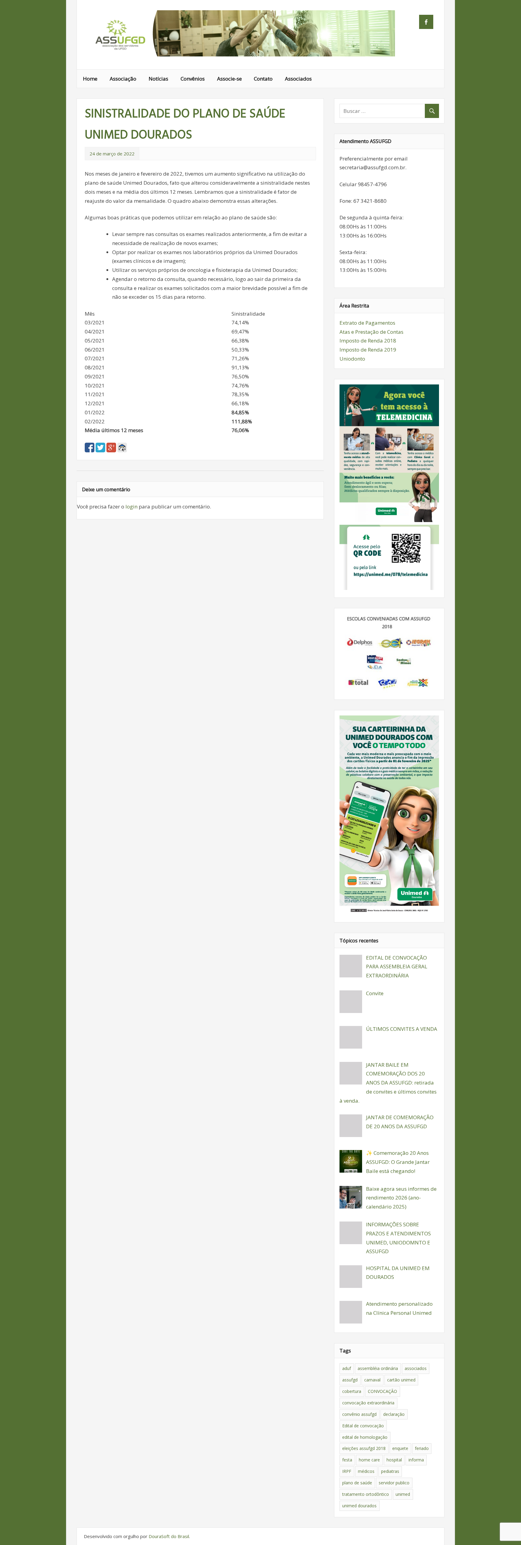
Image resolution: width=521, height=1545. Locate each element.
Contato (263, 78)
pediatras (390, 1471)
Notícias (158, 78)
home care (369, 1460)
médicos (366, 1471)
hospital (394, 1460)
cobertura (351, 1391)
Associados (298, 78)
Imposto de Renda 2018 (367, 340)
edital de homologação (364, 1437)
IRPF (346, 1471)
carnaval (372, 1380)
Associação (123, 78)
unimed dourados (359, 1505)
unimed (403, 1494)
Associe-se (229, 78)
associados (416, 1368)
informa (416, 1460)
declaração (394, 1414)
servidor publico (394, 1483)
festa (347, 1460)
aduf (346, 1368)
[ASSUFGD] (241, 54)
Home (90, 78)
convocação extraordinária (368, 1403)
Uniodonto (352, 358)
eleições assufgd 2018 (364, 1448)
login (131, 506)
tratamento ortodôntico (365, 1494)
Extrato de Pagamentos (367, 322)
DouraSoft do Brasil (169, 1536)
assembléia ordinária (378, 1368)
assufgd (350, 1380)
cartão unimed (401, 1380)
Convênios (193, 78)
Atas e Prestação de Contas (371, 331)
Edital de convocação (363, 1426)
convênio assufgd (359, 1414)
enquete (400, 1448)
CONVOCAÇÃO (382, 1391)
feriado (422, 1448)
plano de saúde (357, 1483)
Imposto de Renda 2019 (367, 349)
